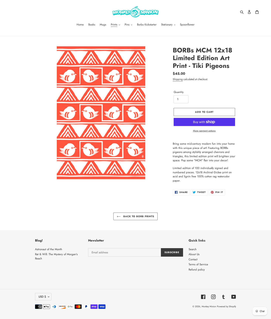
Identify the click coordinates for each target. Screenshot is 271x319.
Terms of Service (198, 264)
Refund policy (197, 270)
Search (193, 249)
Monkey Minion (209, 306)
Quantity (179, 92)
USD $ (42, 297)
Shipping (178, 79)
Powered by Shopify (226, 306)
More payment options (204, 130)
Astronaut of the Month (48, 249)
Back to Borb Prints (138, 216)
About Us (194, 254)
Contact (193, 259)
